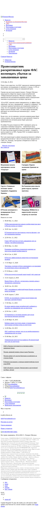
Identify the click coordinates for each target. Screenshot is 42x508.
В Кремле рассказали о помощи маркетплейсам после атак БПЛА (21, 363)
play (6, 482)
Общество (8, 60)
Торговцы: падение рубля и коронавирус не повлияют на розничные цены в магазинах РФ (23, 267)
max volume (8, 489)
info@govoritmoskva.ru (17, 388)
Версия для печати (8, 145)
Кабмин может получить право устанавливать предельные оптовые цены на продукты (20, 324)
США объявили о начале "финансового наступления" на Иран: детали (21, 369)
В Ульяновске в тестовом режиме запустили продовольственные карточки (19, 315)
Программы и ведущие (13, 27)
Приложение (13, 53)
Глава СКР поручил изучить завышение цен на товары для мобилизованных (20, 241)
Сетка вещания (11, 29)
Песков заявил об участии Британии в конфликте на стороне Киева (20, 357)
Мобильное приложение (13, 405)
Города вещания (6, 425)
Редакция (9, 30)
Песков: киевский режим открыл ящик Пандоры (19, 352)
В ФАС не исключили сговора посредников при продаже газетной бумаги (21, 298)
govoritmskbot (12, 384)
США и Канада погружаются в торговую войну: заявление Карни (18, 347)
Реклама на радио (7, 422)
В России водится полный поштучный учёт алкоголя (22, 274)
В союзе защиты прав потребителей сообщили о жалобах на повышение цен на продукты (21, 307)
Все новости (5, 147)
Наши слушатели (6, 428)
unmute (7, 487)
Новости (7, 20)
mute (6, 486)
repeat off (8, 499)
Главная (3, 56)
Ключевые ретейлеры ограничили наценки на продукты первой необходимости (20, 250)
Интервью (9, 25)
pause (6, 484)
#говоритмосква (10, 61)
